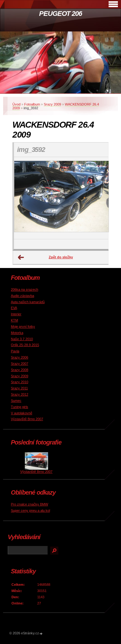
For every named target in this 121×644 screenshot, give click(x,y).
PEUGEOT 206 (60, 13)
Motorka (17, 333)
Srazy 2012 (19, 394)
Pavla (15, 351)
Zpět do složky (61, 257)
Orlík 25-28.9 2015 (25, 345)
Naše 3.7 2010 (22, 339)
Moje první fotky (23, 326)
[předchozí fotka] (24, 198)
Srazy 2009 (52, 104)
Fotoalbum (32, 104)
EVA (14, 308)
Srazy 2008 (19, 370)
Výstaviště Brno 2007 (27, 419)
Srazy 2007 (19, 363)
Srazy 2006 (19, 357)
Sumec (16, 400)
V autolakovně (21, 413)
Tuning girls (19, 407)
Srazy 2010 (19, 382)
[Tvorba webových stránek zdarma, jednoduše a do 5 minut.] (41, 633)
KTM (14, 320)
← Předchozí (21, 257)
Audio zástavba (22, 296)
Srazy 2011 (19, 388)
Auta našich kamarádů (28, 302)
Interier (16, 314)
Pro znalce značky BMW (29, 504)
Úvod (16, 104)
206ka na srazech (24, 289)
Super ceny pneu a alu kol (30, 510)
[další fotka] (98, 198)
